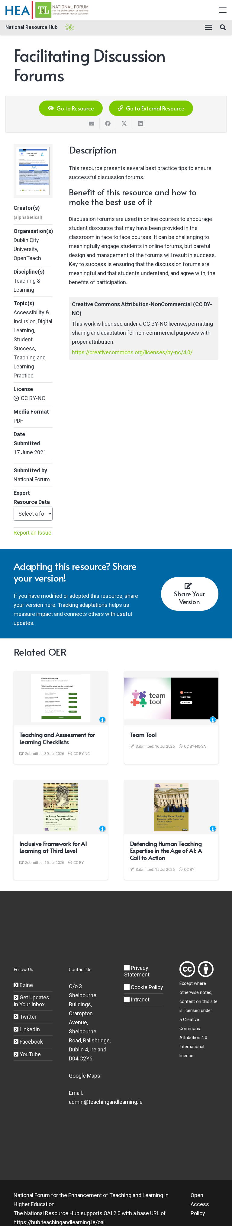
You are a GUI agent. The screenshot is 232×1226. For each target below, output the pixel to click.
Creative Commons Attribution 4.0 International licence (193, 1037)
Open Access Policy (200, 1204)
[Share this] (108, 123)
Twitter (27, 1016)
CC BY (78, 862)
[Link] (187, 969)
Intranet (140, 999)
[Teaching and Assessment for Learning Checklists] (60, 698)
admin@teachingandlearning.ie (106, 1102)
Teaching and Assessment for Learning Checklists (57, 738)
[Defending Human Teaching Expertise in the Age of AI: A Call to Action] (171, 807)
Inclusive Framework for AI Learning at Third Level (53, 847)
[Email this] (91, 123)
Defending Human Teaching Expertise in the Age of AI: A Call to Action (166, 850)
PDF (18, 420)
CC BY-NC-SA (195, 746)
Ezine (25, 985)
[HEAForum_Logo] (47, 10)
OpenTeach (27, 258)
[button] (222, 10)
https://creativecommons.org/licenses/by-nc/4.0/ (132, 352)
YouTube (29, 1054)
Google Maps (84, 1075)
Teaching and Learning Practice (30, 366)
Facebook (30, 1041)
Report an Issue (32, 532)
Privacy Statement (137, 971)
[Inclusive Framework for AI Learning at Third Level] (61, 807)
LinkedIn (29, 1029)
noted (205, 992)
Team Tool (143, 734)
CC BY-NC (33, 398)
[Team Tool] (171, 698)
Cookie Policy (146, 987)
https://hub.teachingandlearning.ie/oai (59, 1222)
